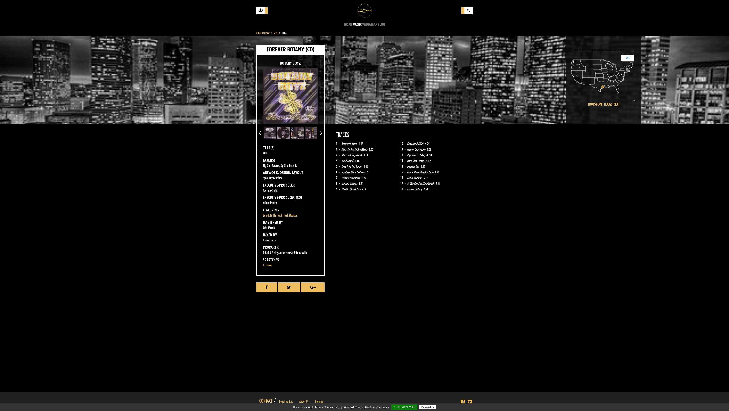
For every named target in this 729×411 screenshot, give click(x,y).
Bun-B (266, 215)
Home (348, 25)
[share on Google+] (313, 287)
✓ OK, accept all (404, 407)
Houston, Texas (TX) (603, 104)
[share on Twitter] (289, 287)
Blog (381, 25)
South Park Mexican (287, 215)
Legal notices (286, 401)
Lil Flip (273, 215)
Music (357, 25)
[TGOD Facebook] (463, 401)
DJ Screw (267, 265)
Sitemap (319, 401)
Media (366, 25)
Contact (265, 401)
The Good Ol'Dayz (263, 33)
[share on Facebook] (266, 287)
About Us (303, 401)
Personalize (427, 407)
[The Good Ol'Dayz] (364, 10)
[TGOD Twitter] (470, 401)
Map (374, 25)
